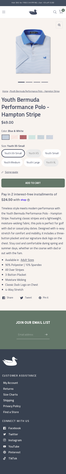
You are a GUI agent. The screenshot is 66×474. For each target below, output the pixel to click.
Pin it (46, 297)
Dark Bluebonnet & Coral (23, 137)
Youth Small (52, 153)
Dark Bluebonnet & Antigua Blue (41, 137)
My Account (10, 382)
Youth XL (51, 162)
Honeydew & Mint (32, 137)
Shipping (8, 400)
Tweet (28, 297)
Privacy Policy (11, 406)
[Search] (55, 12)
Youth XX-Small (13, 153)
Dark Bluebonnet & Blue (49, 137)
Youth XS (34, 153)
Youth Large (33, 162)
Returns (8, 388)
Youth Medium (12, 162)
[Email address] (46, 334)
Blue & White (5, 137)
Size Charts (10, 394)
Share (10, 297)
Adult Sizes (27, 260)
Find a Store (11, 412)
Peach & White (14, 137)
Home (5, 91)
